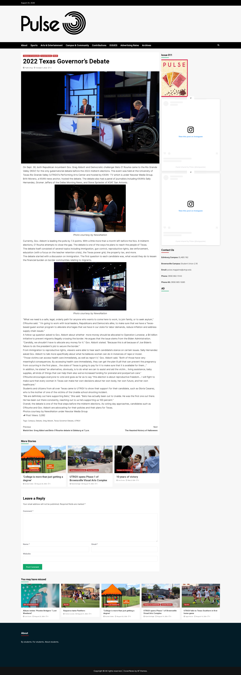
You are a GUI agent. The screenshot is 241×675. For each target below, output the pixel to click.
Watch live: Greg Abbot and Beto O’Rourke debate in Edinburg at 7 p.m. (56, 429)
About (24, 45)
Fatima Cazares (69, 614)
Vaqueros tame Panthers (74, 611)
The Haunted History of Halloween (141, 429)
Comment (28, 511)
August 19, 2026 (88, 484)
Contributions (99, 45)
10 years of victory (127, 476)
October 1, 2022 (41, 68)
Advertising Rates (129, 45)
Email (95, 544)
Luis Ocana (121, 480)
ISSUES (113, 45)
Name (26, 544)
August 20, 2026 (42, 484)
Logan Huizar (189, 616)
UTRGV (77, 421)
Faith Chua (29, 68)
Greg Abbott (48, 421)
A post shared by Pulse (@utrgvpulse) (191, 167)
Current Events (46, 56)
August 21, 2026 (82, 614)
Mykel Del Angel (76, 484)
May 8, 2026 (131, 480)
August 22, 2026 (39, 616)
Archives (146, 45)
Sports (34, 45)
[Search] (218, 45)
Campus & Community (77, 45)
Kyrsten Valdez (29, 484)
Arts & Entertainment (52, 45)
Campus (31, 421)
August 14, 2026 (201, 616)
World (55, 56)
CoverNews (129, 671)
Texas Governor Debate (63, 421)
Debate (39, 421)
